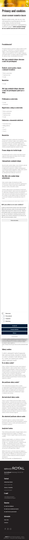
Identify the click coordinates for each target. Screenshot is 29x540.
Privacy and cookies (14, 220)
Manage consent (21, 538)
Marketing (8, 321)
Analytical (8, 318)
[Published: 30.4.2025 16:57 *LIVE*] (10, 536)
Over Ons (6, 519)
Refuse (14, 333)
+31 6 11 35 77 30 (8, 484)
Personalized (9, 316)
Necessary (8, 313)
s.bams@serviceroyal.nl (9, 496)
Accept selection (14, 329)
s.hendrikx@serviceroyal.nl (16, 56)
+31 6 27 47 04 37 (8, 490)
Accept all (14, 325)
